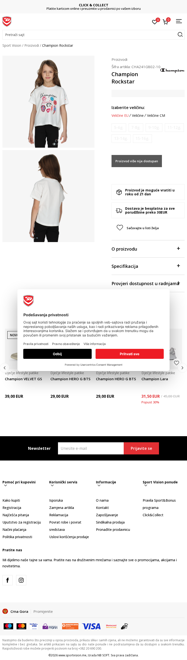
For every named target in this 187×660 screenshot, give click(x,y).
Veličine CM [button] (156, 116)
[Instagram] (21, 580)
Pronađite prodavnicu (113, 529)
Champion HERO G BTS (70, 378)
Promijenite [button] (43, 611)
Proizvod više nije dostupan (136, 161)
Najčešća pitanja (15, 515)
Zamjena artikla (61, 507)
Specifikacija (125, 266)
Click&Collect (153, 515)
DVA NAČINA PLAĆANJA (110, 5)
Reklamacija (58, 515)
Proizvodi (31, 45)
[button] (93, 35)
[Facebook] (7, 580)
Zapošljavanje (107, 515)
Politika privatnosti (17, 536)
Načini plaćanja (14, 529)
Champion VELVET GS (23, 378)
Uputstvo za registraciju (21, 522)
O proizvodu (124, 249)
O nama (102, 500)
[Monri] (49, 626)
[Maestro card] (8, 626)
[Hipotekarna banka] (70, 626)
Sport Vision (11, 45)
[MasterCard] (111, 626)
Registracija (11, 507)
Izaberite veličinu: (128, 107)
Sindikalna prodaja (110, 522)
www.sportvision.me (72, 655)
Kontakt (102, 507)
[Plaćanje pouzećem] (124, 626)
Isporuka (56, 500)
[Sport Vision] (6, 21)
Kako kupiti (11, 500)
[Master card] (21, 626)
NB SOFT (103, 655)
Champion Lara (154, 378)
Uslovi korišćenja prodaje (69, 536)
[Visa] (34, 626)
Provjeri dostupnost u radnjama (145, 283)
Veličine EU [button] (120, 116)
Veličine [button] (138, 116)
